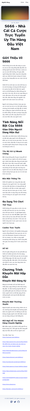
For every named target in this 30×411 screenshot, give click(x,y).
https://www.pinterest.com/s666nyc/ (13, 357)
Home (22, 2)
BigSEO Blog (6, 2)
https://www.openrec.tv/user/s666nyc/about (15, 366)
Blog (27, 2)
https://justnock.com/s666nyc (11, 337)
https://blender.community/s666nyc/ (13, 389)
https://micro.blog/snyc (9, 384)
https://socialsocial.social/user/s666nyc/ (14, 362)
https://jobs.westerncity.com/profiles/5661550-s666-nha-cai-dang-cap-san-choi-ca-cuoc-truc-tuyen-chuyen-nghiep (15, 344)
